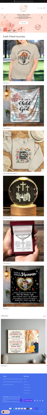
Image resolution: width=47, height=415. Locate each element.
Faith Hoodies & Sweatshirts (10, 173)
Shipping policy (41, 410)
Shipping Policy (27, 390)
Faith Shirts (6, 83)
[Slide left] (20, 369)
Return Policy (26, 393)
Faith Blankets (6, 128)
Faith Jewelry (6, 263)
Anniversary (4, 365)
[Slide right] (26, 369)
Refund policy (23, 410)
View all (44, 315)
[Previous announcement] (2, 1)
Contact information (40, 412)
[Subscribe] (21, 400)
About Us (25, 381)
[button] (2, 8)
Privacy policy (29, 410)
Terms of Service (27, 387)
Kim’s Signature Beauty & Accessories (14, 410)
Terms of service (35, 410)
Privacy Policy (26, 384)
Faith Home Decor (7, 218)
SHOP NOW (23, 22)
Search (25, 379)
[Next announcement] (44, 1)
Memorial (5, 308)
